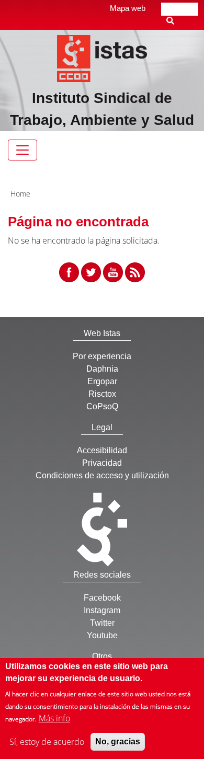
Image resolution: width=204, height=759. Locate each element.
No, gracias (117, 741)
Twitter (102, 622)
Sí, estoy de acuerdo (46, 742)
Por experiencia (102, 356)
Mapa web (127, 8)
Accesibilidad (102, 450)
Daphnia (102, 368)
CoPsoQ (102, 406)
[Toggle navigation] (22, 150)
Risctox (102, 393)
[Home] (102, 57)
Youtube (102, 635)
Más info (54, 718)
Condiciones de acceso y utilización (102, 475)
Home (20, 194)
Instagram (102, 610)
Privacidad (102, 462)
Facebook (102, 597)
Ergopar (102, 381)
